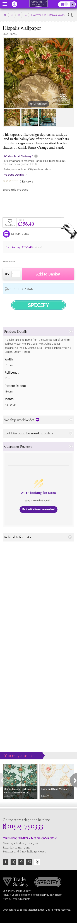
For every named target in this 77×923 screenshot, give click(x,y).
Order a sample (26, 289)
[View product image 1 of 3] (12, 117)
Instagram (29, 862)
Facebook (5, 862)
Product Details (13, 174)
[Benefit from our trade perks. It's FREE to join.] (16, 881)
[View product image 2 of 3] (29, 117)
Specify (47, 882)
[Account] (16, 4)
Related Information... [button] (20, 537)
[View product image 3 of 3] (47, 117)
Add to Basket (48, 274)
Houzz (37, 862)
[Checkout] (72, 4)
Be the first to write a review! (38, 509)
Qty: (7, 274)
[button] (38, 331)
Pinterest (21, 862)
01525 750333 (25, 826)
